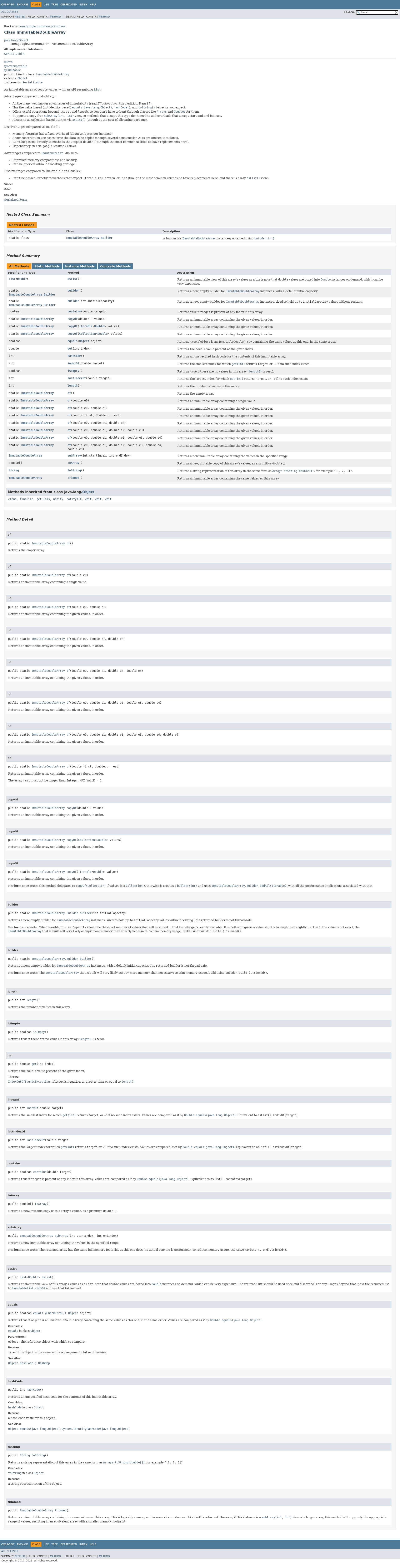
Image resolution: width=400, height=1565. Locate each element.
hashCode (74, 355)
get (70, 348)
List (12, 279)
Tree (54, 4)
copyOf (73, 319)
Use (46, 4)
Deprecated (68, 4)
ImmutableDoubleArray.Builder (89, 237)
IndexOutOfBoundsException (29, 1081)
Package (23, 4)
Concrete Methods (115, 266)
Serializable (14, 53)
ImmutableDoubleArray (52, 74)
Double (22, 279)
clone (12, 499)
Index (83, 4)
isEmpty (73, 370)
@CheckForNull (55, 1313)
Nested (20, 16)
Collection (87, 333)
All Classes (9, 11)
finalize (26, 499)
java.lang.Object (16, 40)
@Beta (8, 62)
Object (23, 78)
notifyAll (73, 499)
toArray (73, 462)
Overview (8, 4)
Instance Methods (80, 266)
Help (93, 4)
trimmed (73, 477)
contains (74, 311)
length (73, 385)
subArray (74, 455)
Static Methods (47, 266)
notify (58, 499)
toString (74, 470)
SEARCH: (349, 12)
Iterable (85, 326)
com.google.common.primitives (42, 26)
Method (55, 16)
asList (73, 279)
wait (88, 499)
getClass (43, 499)
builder (73, 290)
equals (73, 341)
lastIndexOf (77, 378)
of (69, 393)
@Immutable (12, 70)
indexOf (73, 363)
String (14, 470)
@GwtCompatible (16, 66)
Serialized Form (15, 199)
